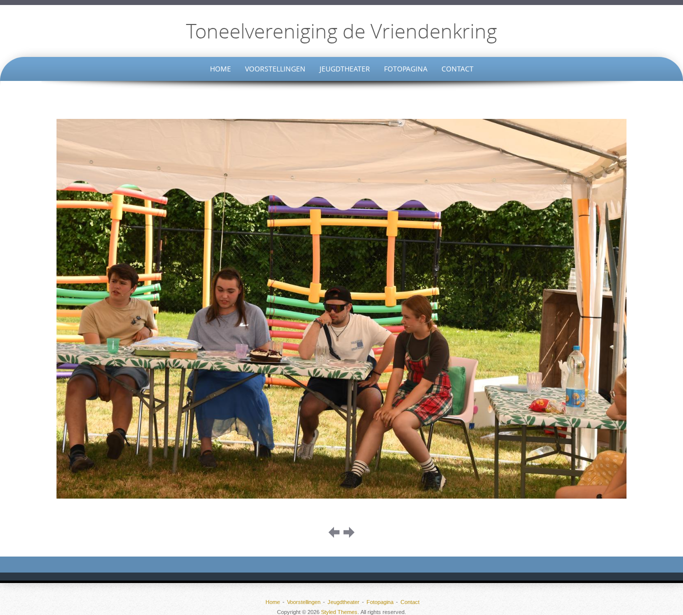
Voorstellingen (275, 68)
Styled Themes (339, 612)
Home (220, 68)
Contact (458, 68)
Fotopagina (406, 68)
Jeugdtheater (345, 68)
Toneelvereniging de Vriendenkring (341, 30)
